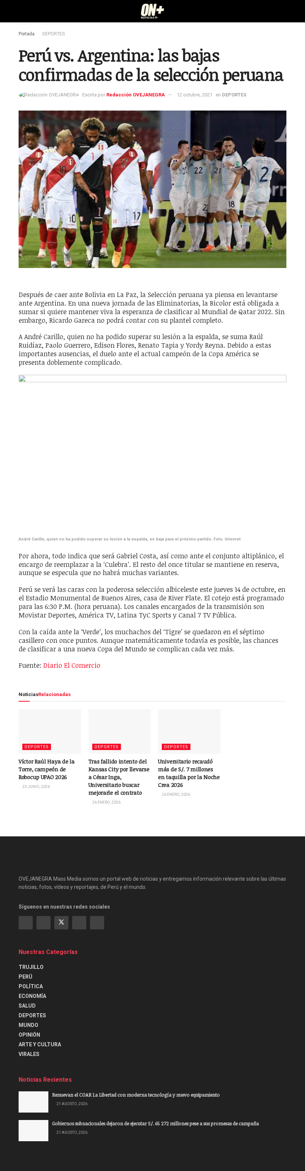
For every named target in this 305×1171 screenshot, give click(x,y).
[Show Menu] (22, 11)
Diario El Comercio (71, 665)
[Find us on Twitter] (61, 922)
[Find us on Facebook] (26, 922)
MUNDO (28, 1025)
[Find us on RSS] (97, 922)
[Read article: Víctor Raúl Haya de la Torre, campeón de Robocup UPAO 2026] (50, 731)
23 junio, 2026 (36, 787)
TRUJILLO (31, 967)
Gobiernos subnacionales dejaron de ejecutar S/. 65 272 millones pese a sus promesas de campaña (155, 1123)
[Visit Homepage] (152, 11)
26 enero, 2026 (106, 802)
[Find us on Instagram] (43, 922)
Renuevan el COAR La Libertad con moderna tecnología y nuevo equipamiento (136, 1094)
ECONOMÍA (32, 996)
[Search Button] (283, 11)
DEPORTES (53, 33)
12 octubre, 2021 (194, 95)
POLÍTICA (31, 986)
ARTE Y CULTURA (40, 1044)
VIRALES (29, 1054)
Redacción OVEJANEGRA (135, 95)
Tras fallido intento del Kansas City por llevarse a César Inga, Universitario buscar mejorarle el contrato (119, 776)
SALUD (27, 1006)
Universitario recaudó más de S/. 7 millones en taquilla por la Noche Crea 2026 (189, 772)
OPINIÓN (29, 1035)
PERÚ (25, 977)
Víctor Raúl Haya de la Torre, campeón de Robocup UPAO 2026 (46, 769)
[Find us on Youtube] (79, 922)
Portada (27, 33)
